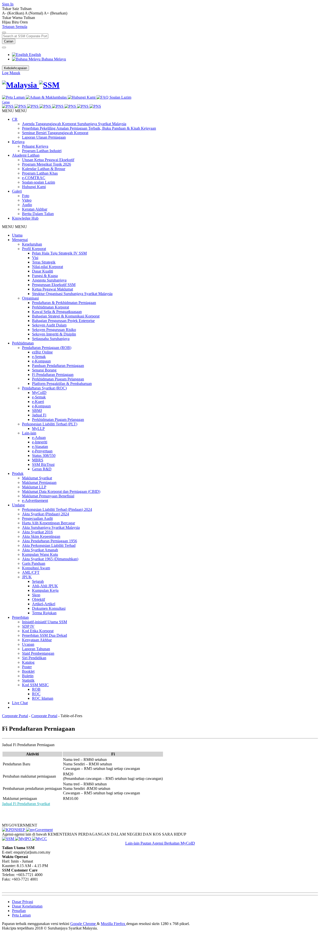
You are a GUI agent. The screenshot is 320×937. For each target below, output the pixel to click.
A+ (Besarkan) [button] (55, 13)
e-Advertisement (35, 500)
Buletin (28, 676)
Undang (18, 505)
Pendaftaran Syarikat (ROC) (44, 388)
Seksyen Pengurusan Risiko (54, 329)
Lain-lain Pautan (138, 843)
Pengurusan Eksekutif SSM (54, 285)
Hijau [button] (7, 22)
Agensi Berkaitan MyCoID (173, 843)
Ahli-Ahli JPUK (45, 586)
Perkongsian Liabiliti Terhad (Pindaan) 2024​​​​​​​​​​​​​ (57, 509)
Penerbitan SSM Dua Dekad (44, 635)
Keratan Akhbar (34, 209)
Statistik (28, 680)
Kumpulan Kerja (45, 590)
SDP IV (28, 626)
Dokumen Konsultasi (49, 608)
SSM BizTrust (43, 464)
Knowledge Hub (25, 218)
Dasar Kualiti (42, 271)
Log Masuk (11, 73)
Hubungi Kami (34, 187)
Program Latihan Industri (42, 151)
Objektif (38, 599)
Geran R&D (42, 469)
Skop (36, 595)
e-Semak (39, 356)
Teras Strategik (44, 262)
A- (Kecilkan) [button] (13, 13)
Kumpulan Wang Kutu (40, 554)
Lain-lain (29, 433)
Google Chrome (83, 924)
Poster (27, 667)
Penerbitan (20, 617)
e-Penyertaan (42, 451)
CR (15, 119)
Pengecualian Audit (37, 518)
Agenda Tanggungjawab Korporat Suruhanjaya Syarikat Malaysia (74, 124)
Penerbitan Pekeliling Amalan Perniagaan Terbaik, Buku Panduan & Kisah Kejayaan (89, 128)
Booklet (28, 671)
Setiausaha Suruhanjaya (51, 338)
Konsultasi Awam (36, 568)
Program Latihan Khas (40, 173)
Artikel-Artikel (43, 604)
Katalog (28, 662)
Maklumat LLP (34, 487)
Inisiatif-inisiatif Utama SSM (44, 622)
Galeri (17, 191)
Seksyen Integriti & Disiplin (54, 334)
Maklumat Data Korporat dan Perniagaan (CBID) (61, 491)
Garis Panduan (33, 563)
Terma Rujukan (44, 613)
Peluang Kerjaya (35, 146)
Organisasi (30, 298)
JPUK (27, 577)
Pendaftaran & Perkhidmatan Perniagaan (64, 303)
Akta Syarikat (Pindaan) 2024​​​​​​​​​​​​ (45, 514)
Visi (35, 258)
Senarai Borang (44, 370)
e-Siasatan (40, 446)
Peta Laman (21, 915)
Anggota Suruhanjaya (49, 280)
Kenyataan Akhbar (37, 640)
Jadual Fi (39, 415)
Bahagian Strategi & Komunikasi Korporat (66, 316)
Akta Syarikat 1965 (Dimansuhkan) (50, 559)
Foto (25, 196)
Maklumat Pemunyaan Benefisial (48, 496)
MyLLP (38, 428)
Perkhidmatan (23, 343)
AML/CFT (31, 572)
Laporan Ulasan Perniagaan (44, 137)
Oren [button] (24, 22)
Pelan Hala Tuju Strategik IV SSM (59, 253)
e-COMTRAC (33, 178)
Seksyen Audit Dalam (49, 325)
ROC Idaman (42, 698)
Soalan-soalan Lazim (38, 182)
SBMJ (37, 410)
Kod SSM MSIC (35, 685)
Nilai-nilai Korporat (47, 267)
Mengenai (20, 240)
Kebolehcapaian (15, 68)
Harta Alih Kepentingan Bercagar (48, 523)
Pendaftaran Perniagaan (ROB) (46, 347)
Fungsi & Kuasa (45, 276)
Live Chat (20, 703)
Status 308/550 (44, 455)
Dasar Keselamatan (27, 906)
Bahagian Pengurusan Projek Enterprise (63, 320)
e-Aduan (39, 437)
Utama (17, 235)
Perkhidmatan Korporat (50, 307)
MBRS (37, 460)
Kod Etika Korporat (38, 631)
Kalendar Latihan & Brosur (43, 169)
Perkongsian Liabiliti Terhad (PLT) (49, 424)
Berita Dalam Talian (38, 214)
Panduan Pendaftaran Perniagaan (58, 365)
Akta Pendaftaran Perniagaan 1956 (49, 541)
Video (27, 200)
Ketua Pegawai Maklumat (52, 289)
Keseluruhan (32, 244)
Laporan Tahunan (36, 649)
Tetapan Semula (14, 26)
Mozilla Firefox (113, 924)
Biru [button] (16, 22)
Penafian (19, 911)
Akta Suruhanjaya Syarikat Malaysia (51, 527)
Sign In (8, 4)
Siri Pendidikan (34, 658)
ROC (36, 694)
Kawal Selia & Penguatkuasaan (57, 312)
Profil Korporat (34, 249)
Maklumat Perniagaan (39, 482)
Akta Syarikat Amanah (40, 550)
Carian (8, 41)
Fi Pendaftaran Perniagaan (53, 374)
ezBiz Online (42, 352)
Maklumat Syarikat (37, 478)
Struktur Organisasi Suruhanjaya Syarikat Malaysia (72, 294)
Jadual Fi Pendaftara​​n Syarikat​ (26, 804)
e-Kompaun (41, 361)
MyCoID (39, 392)
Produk (18, 473)
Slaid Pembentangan (38, 653)
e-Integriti (39, 442)
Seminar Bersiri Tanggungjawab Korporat (55, 133)
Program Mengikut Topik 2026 (46, 164)
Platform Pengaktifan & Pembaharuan (62, 383)
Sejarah (38, 581)
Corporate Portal (15, 716)
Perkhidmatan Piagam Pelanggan (58, 379)
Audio (27, 205)
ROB (36, 689)
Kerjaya (18, 142)
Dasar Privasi (22, 902)
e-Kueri (38, 401)
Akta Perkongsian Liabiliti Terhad (49, 545)
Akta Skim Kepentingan (41, 536)
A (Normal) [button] (34, 13)
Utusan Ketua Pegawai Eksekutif (48, 160)
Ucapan (28, 644)
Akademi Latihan (26, 155)
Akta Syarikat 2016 (37, 532)
